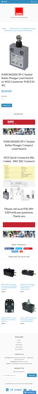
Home (4, 28)
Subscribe (32, 375)
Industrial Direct (19, 383)
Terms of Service (19, 349)
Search (19, 340)
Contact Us (30, 392)
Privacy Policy (19, 347)
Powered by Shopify (28, 383)
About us (19, 342)
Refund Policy (19, 344)
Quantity (4, 96)
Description (18, 114)
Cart (35, 1)
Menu (5, 1)
